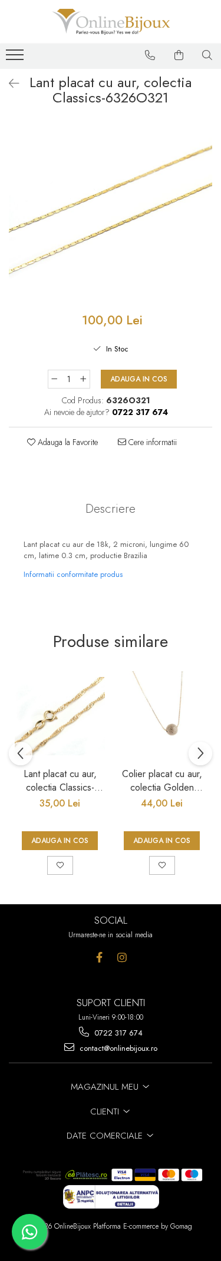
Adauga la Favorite (66, 442)
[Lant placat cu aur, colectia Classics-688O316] (60, 716)
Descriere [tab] (110, 508)
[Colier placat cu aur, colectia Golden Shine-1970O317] (162, 716)
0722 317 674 (117, 1032)
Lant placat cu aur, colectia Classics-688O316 (60, 780)
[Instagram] (122, 957)
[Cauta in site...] (207, 55)
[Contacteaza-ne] (150, 55)
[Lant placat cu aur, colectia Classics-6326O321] (110, 212)
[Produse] (16, 58)
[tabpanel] (110, 212)
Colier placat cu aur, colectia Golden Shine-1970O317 (162, 780)
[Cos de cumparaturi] (179, 55)
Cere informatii (151, 442)
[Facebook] (99, 957)
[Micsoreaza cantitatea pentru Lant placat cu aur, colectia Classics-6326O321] (54, 379)
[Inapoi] (9, 83)
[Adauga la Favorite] (60, 865)
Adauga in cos (138, 379)
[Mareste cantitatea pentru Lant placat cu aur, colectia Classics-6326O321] (83, 379)
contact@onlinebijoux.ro (117, 1048)
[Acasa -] (111, 22)
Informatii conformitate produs (73, 574)
